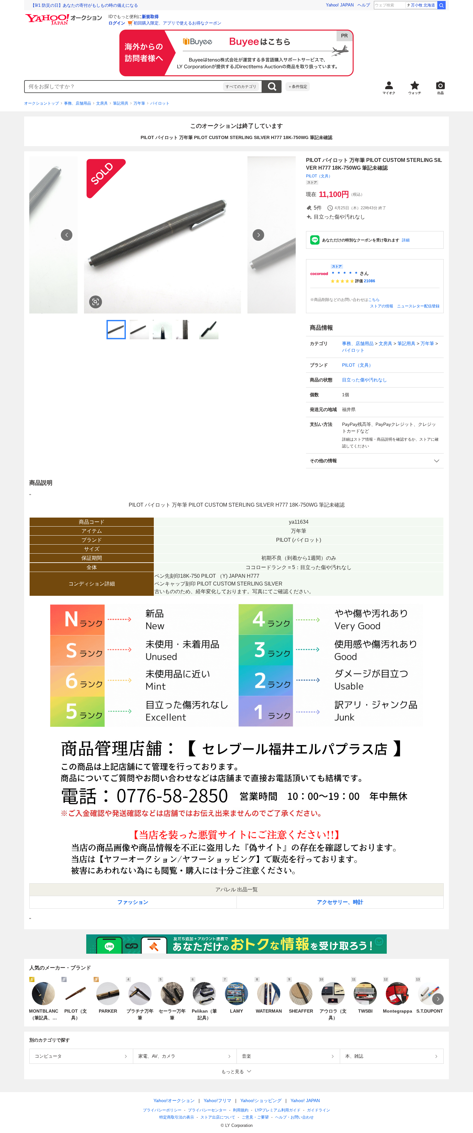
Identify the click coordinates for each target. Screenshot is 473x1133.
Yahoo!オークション (174, 1100)
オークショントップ (41, 103)
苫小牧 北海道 (423, 5)
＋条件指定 (297, 86)
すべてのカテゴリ (241, 86)
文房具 (102, 103)
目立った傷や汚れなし (364, 379)
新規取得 (150, 16)
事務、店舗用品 (77, 103)
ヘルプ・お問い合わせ (294, 1117)
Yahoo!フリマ (217, 1100)
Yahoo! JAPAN (340, 5)
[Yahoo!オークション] (64, 15)
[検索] (441, 5)
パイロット (160, 103)
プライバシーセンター (207, 1110)
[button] (375, 461)
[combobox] (124, 86)
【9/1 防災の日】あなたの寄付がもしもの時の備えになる (84, 5)
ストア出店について (217, 1117)
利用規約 (240, 1110)
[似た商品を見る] (95, 301)
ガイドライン (318, 1110)
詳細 (406, 240)
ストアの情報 (381, 306)
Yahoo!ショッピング (261, 1100)
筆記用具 (120, 103)
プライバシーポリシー (162, 1110)
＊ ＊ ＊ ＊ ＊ (344, 273)
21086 (369, 281)
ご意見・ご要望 (255, 1117)
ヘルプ (363, 5)
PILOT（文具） (319, 176)
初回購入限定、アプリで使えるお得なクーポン (177, 23)
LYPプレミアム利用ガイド (278, 1110)
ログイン (116, 23)
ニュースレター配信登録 (418, 306)
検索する (272, 86)
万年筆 (139, 103)
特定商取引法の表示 (176, 1117)
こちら (374, 299)
